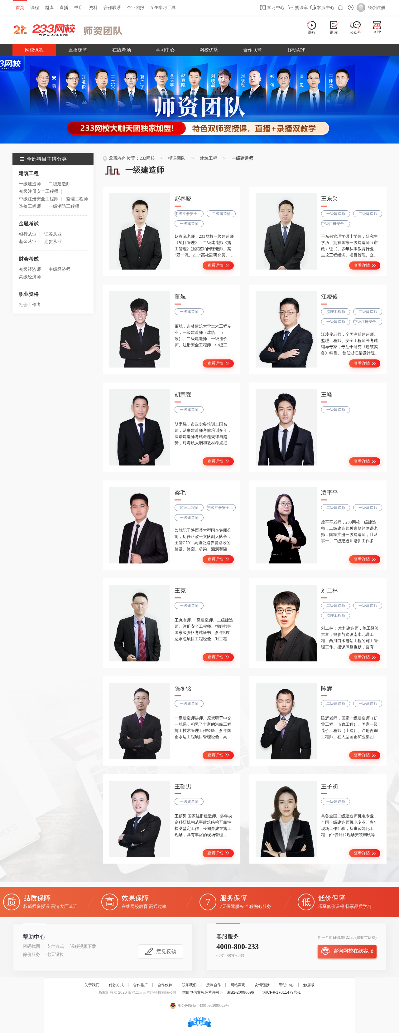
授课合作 (213, 985)
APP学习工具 (163, 7)
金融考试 (29, 223)
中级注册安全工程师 (38, 199)
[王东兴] (286, 231)
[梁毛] (139, 525)
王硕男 (183, 786)
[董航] (139, 329)
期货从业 (53, 241)
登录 (372, 7)
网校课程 (34, 49)
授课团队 (102, 30)
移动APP (296, 49)
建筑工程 (29, 173)
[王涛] (286, 427)
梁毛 (180, 493)
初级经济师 (30, 269)
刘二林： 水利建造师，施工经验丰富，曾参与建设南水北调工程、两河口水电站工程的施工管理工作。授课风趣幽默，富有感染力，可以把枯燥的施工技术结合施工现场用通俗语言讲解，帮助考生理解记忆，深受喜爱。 (350, 647)
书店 (78, 7)
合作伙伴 (164, 985)
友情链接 (262, 985)
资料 (93, 7)
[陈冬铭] (139, 721)
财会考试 (29, 258)
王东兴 (329, 199)
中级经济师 (59, 269)
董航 (180, 297)
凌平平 (329, 493)
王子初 (329, 786)
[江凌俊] (286, 329)
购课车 (301, 7)
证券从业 (53, 234)
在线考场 (121, 49)
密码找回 (31, 946)
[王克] (139, 623)
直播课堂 (78, 49)
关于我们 (91, 985)
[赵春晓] (139, 231)
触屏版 (309, 985)
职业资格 (29, 294)
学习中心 (275, 7)
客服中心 (325, 7)
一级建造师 (30, 184)
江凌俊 (329, 297)
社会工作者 (30, 304)
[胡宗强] (139, 427)
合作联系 (112, 7)
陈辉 (326, 688)
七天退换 (55, 954)
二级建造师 (59, 184)
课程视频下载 (83, 946)
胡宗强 (183, 395)
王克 (180, 590)
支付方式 (55, 946)
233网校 (147, 158)
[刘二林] (286, 623)
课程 (34, 7)
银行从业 (27, 234)
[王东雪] (286, 819)
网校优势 (209, 49)
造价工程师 (30, 206)
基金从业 (27, 241)
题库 (49, 7)
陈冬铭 (183, 688)
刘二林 (329, 590)
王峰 (326, 395)
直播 (64, 7)
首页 (20, 7)
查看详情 (215, 265)
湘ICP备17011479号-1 (281, 992)
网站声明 (237, 985)
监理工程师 (77, 199)
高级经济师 (30, 277)
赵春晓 (183, 199)
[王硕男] (139, 819)
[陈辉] (286, 721)
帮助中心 (286, 985)
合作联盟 (252, 49)
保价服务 (31, 954)
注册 (381, 7)
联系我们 (189, 985)
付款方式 (116, 985)
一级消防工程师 (64, 206)
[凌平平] (286, 525)
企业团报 (135, 7)
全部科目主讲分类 (47, 159)
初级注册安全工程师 (38, 191)
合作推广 (140, 985)
